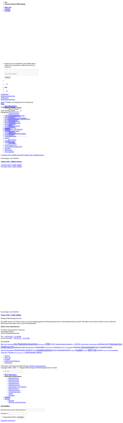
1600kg (5, 344)
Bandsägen (12, 140)
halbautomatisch (49, 347)
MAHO (97, 347)
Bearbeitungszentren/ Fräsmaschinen (17, 119)
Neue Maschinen (11, 106)
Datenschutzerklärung (12, 361)
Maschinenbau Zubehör (23, 350)
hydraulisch (69, 347)
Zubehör (39, 352)
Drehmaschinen (13, 113)
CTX (73, 344)
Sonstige (8, 148)
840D (2, 344)
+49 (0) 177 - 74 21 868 (34, 4)
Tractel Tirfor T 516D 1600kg (11, 315)
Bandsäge (10, 344)
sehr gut (92, 350)
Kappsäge (11, 141)
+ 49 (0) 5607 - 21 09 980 (12, 336)
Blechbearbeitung (11, 121)
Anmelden (20, 417)
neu (54, 350)
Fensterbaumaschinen (12, 126)
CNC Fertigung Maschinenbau (61, 344)
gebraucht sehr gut (21, 347)
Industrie (76, 347)
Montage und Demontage (17, 133)
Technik (11, 352)
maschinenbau (106, 347)
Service (7, 356)
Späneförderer (114, 350)
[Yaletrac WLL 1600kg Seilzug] (22, 155)
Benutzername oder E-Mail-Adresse (13, 410)
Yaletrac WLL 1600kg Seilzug (11, 161)
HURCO (63, 347)
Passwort (4, 413)
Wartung (11, 400)
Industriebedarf (87, 347)
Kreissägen (12, 143)
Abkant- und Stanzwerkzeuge (15, 115)
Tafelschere (8, 150)
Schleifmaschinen (11, 145)
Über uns (8, 7)
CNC (48, 344)
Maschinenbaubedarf (7, 350)
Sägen (7, 138)
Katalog (7, 397)
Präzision (73, 350)
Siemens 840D (106, 350)
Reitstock (85, 350)
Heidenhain (57, 347)
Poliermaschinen (10, 136)
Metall (34, 350)
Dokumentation (93, 344)
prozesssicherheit (63, 350)
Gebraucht (7, 346)
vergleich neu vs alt (20, 352)
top (15, 352)
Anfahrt (7, 9)
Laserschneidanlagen (12, 131)
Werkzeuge (30, 352)
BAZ (16, 344)
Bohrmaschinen (10, 122)
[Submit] (5, 373)
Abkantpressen (13, 109)
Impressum (8, 363)
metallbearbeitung (44, 350)
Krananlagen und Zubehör (17, 118)
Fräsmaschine (115, 344)
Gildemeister (31, 347)
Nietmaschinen (10, 134)
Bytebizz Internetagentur (37, 366)
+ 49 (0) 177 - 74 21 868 (21, 338)
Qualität (78, 350)
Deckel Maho (85, 344)
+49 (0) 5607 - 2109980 (16, 2)
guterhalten (40, 347)
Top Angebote (9, 152)
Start (2, 102)
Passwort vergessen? (8, 420)
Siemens (100, 350)
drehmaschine (103, 344)
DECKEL (78, 344)
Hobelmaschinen (10, 128)
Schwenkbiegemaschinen (13, 146)
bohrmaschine (41, 344)
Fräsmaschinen (13, 114)
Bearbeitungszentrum (28, 344)
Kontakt (7, 11)
